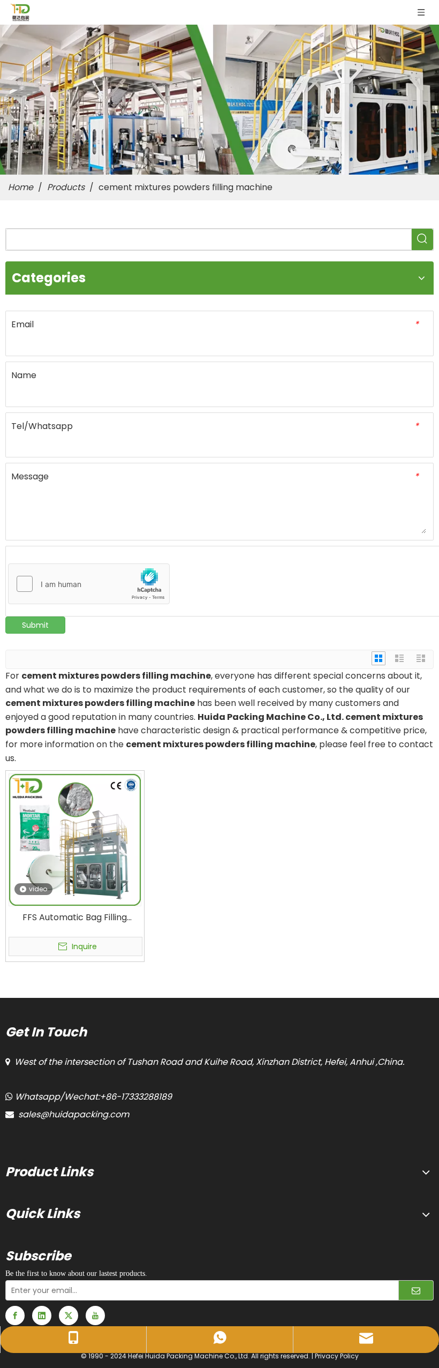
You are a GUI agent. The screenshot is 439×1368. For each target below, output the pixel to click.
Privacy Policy (337, 1356)
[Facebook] (15, 1315)
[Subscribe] (416, 1290)
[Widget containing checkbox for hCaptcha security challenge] (89, 584)
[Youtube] (95, 1315)
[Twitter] (68, 1315)
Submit (35, 625)
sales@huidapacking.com (73, 1114)
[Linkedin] (41, 1315)
